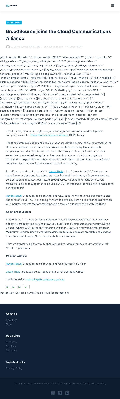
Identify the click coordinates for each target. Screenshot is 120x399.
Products (11, 341)
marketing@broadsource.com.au (45, 279)
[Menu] (112, 5)
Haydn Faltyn (14, 195)
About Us (11, 320)
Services (11, 346)
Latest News (13, 22)
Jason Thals (56, 171)
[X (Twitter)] (60, 393)
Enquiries (11, 350)
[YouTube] (67, 393)
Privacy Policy (14, 368)
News (9, 324)
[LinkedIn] (53, 393)
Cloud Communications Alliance (49, 135)
